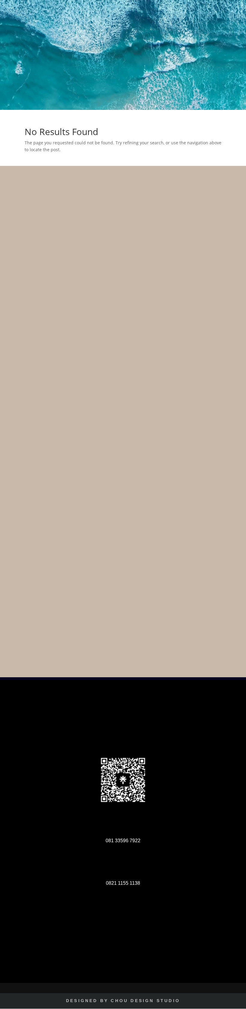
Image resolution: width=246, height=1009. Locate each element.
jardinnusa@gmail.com (130, 964)
